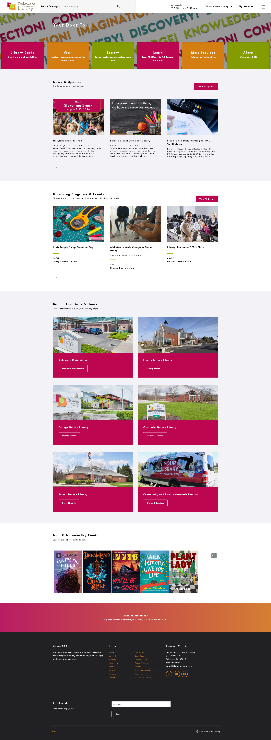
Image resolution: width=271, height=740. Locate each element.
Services (112, 677)
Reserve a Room (141, 674)
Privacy (53, 731)
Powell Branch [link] (69, 503)
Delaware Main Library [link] (73, 368)
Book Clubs (139, 656)
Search (118, 714)
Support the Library (143, 677)
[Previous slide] (214, 555)
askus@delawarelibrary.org (179, 665)
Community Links (141, 659)
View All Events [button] (206, 199)
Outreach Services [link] (155, 503)
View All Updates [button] (206, 86)
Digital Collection (141, 663)
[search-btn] (118, 6)
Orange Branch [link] (69, 435)
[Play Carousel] (59, 555)
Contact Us (113, 663)
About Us (112, 656)
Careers (112, 659)
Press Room (113, 670)
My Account (246, 6)
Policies (138, 666)
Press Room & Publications (145, 670)
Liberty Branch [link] (153, 368)
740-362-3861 (173, 662)
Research (112, 674)
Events (111, 666)
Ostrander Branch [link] (155, 435)
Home (111, 652)
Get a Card (140, 652)
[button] (263, 6)
